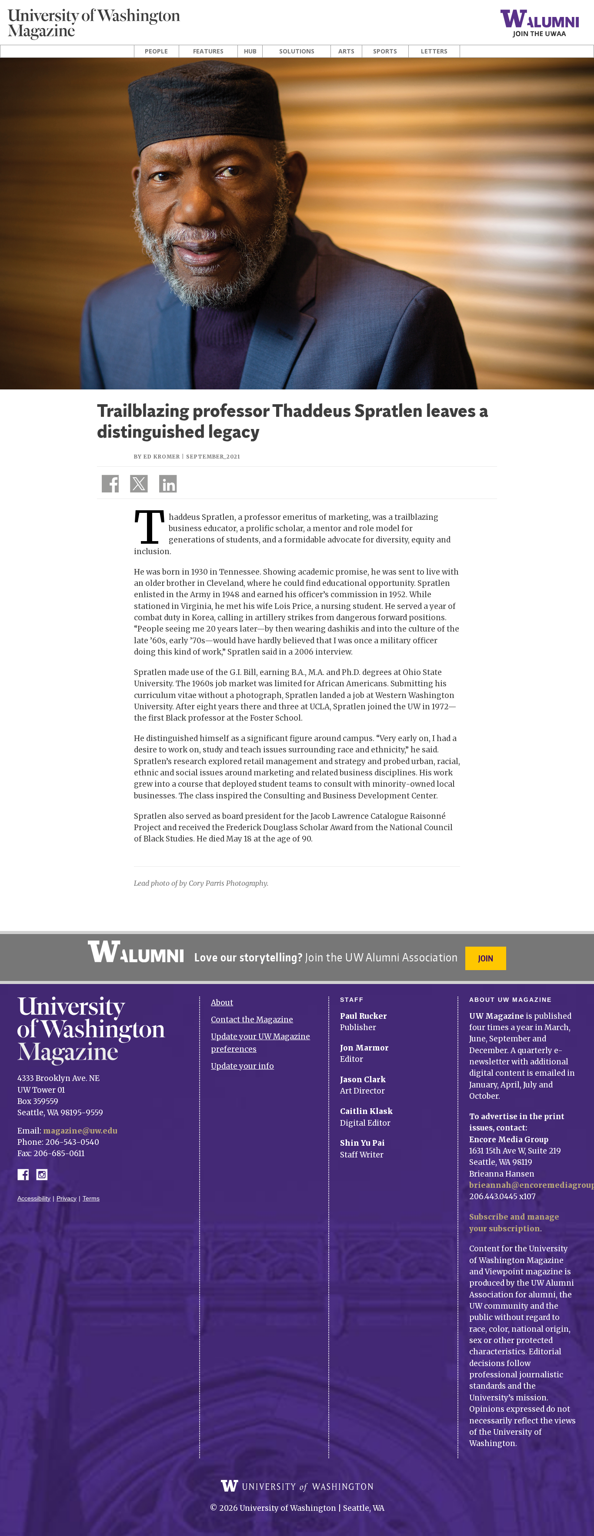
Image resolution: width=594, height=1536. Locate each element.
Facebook (26, 1174)
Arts (346, 51)
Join (485, 958)
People (156, 51)
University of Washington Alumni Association (136, 951)
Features (208, 51)
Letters (434, 51)
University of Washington (297, 1486)
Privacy (67, 1198)
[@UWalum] (138, 485)
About (222, 1002)
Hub (250, 51)
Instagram (45, 1174)
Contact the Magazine (252, 1019)
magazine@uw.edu (80, 1131)
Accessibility (33, 1198)
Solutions (296, 51)
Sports (385, 51)
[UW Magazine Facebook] (108, 485)
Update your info (242, 1066)
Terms (91, 1198)
